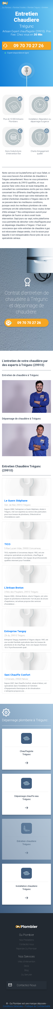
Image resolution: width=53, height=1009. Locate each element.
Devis (26, 966)
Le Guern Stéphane (15, 500)
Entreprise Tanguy (15, 631)
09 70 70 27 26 (28, 45)
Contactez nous (26, 944)
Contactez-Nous (26, 985)
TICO (7, 544)
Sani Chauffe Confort (17, 674)
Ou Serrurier (26, 974)
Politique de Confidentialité (37, 1006)
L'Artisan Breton (14, 587)
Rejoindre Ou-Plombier (26, 948)
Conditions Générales (13, 1006)
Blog (26, 970)
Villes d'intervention (26, 961)
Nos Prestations (26, 940)
